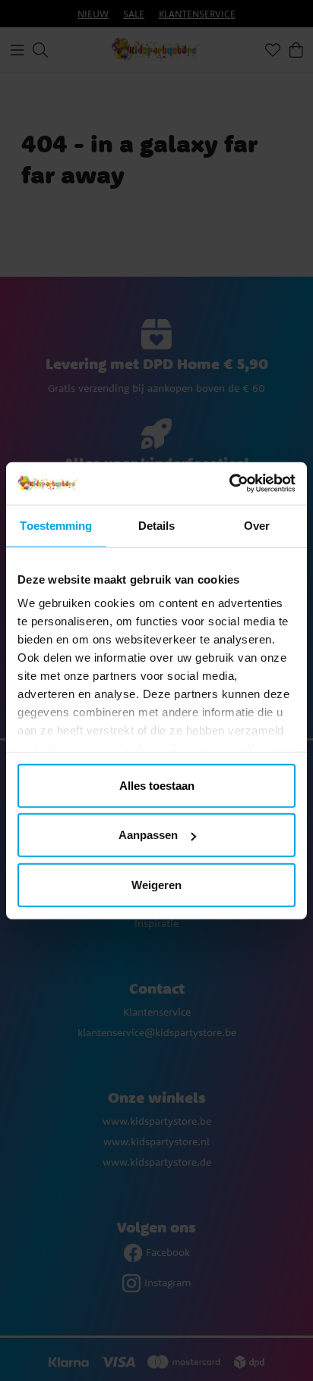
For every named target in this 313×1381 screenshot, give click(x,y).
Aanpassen (148, 834)
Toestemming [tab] (56, 524)
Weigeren (156, 884)
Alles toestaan (156, 784)
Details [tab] (156, 524)
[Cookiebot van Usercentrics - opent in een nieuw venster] (229, 483)
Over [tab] (257, 524)
